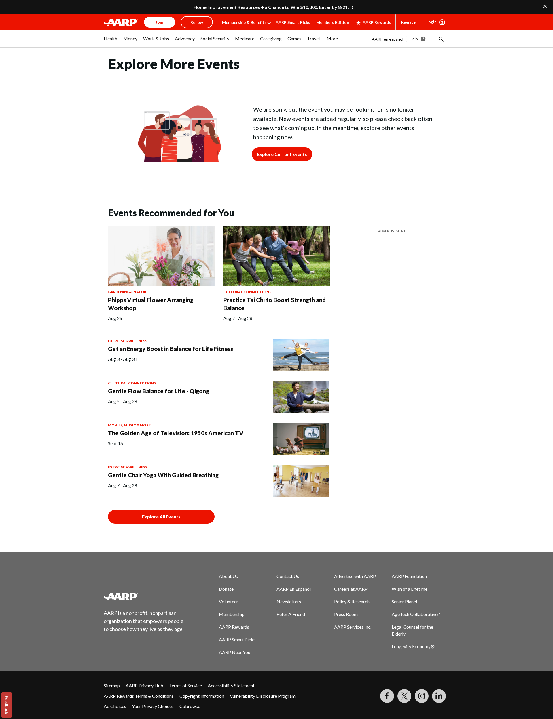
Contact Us (287, 576)
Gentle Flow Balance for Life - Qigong (158, 391)
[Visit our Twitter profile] (404, 696)
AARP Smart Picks (293, 22)
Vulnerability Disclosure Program (263, 696)
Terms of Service (185, 685)
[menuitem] (111, 41)
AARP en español (387, 39)
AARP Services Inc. (352, 627)
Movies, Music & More (129, 425)
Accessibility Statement (231, 685)
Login (431, 21)
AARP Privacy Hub (144, 685)
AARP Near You (234, 652)
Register (409, 22)
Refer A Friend (290, 614)
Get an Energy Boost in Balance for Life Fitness (170, 348)
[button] (440, 38)
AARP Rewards (377, 22)
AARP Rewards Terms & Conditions (139, 696)
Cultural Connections (247, 292)
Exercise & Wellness (127, 341)
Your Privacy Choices (153, 706)
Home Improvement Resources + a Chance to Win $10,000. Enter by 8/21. (271, 7)
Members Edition (332, 22)
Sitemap (112, 685)
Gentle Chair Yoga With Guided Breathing (163, 475)
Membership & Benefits (244, 22)
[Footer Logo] (144, 596)
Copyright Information (201, 696)
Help (414, 38)
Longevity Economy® (413, 646)
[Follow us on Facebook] (387, 696)
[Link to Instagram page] (422, 696)
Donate (226, 589)
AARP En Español (293, 589)
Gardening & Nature (128, 292)
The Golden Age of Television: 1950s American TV (175, 433)
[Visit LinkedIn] (439, 696)
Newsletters (288, 601)
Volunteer (228, 601)
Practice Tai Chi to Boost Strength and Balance (274, 303)
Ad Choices (115, 706)
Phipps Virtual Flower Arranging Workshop (150, 303)
